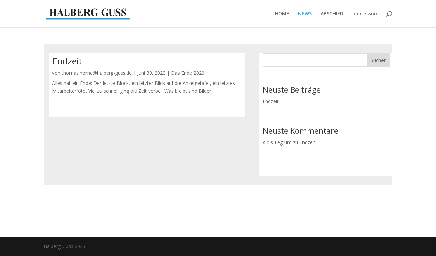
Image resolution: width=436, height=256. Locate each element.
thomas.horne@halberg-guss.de (97, 73)
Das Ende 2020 (187, 73)
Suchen (379, 60)
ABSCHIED (332, 14)
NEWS (305, 14)
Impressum (365, 14)
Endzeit (67, 61)
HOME (282, 14)
